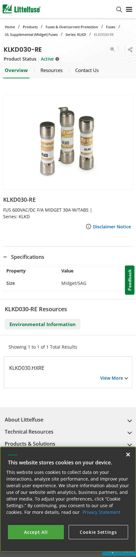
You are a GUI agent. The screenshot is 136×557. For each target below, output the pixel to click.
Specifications (27, 256)
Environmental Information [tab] (42, 324)
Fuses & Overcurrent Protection (72, 26)
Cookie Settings (98, 532)
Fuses (110, 26)
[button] (68, 142)
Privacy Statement (102, 512)
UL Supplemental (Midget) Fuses (31, 34)
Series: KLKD (75, 34)
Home (10, 26)
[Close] (128, 455)
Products (30, 26)
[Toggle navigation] (129, 8)
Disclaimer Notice (112, 227)
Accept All (35, 532)
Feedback (129, 280)
